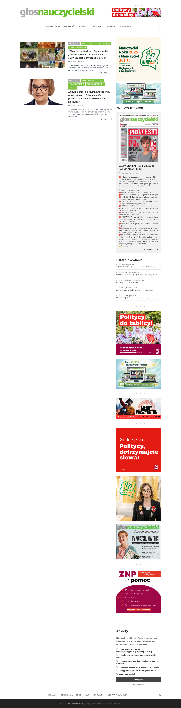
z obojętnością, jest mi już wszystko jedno (137, 670)
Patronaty (98, 26)
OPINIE (100, 80)
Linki (78, 695)
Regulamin (98, 695)
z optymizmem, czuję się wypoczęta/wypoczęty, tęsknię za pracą (134, 650)
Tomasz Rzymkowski (78, 47)
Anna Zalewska (88, 80)
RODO (86, 695)
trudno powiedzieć (126, 674)
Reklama (111, 26)
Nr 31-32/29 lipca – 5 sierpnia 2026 (131, 280)
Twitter (73, 88)
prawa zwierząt (103, 43)
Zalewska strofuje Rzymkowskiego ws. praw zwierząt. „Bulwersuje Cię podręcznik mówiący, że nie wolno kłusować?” (89, 96)
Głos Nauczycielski (75, 703)
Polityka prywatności (117, 695)
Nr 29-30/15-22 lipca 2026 (128, 288)
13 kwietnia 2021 (77, 62)
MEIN (91, 43)
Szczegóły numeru (151, 249)
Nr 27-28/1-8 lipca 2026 (127, 296)
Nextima (117, 703)
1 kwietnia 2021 (77, 106)
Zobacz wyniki (138, 685)
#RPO (84, 43)
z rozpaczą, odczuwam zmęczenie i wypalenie (138, 667)
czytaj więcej (104, 72)
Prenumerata (125, 26)
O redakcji (84, 26)
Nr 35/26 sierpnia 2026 (129, 173)
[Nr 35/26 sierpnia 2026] (138, 138)
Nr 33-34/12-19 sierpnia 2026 (129, 272)
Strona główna (52, 26)
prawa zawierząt (77, 84)
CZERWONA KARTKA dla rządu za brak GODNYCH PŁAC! (136, 167)
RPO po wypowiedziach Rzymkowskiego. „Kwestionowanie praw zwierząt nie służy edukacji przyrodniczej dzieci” (90, 54)
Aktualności (70, 26)
